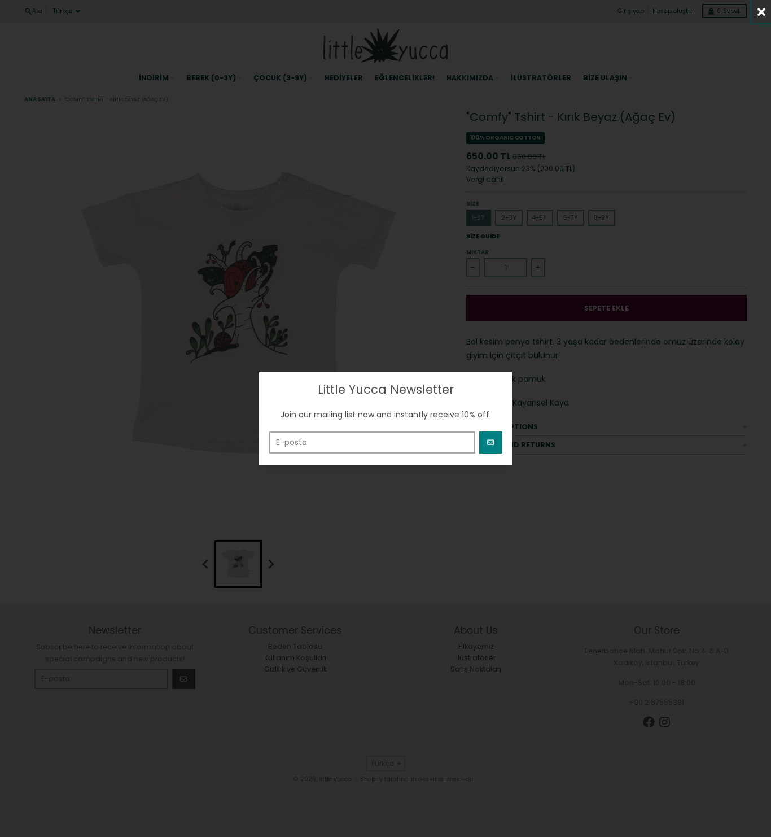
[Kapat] (761, 11)
